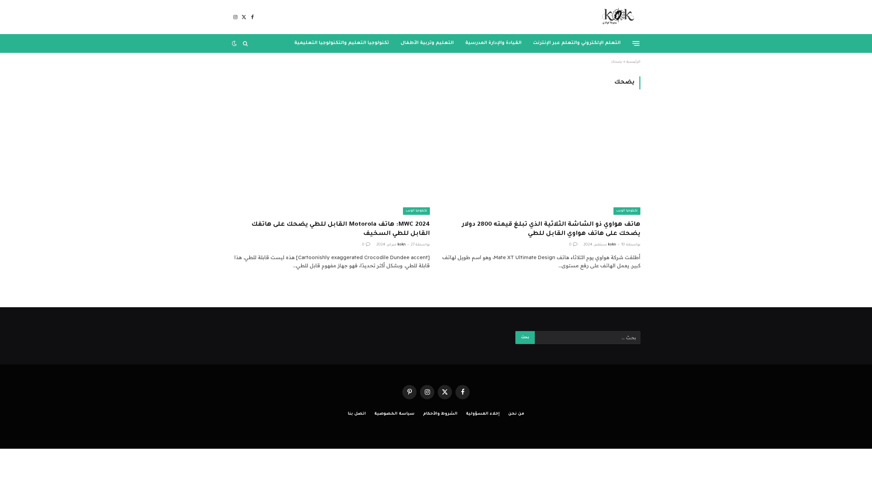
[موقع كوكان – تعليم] (616, 17)
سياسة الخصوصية (394, 414)
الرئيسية (633, 62)
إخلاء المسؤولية (483, 414)
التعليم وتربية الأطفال (427, 43)
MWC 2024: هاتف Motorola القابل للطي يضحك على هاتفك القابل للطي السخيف (340, 229)
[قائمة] (636, 43)
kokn (612, 245)
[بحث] (245, 43)
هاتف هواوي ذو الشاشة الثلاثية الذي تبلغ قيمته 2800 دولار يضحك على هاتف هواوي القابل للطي (551, 229)
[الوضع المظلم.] (235, 43)
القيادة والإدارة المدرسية (493, 43)
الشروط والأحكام (440, 414)
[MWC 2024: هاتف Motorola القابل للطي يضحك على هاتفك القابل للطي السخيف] (331, 158)
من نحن (516, 414)
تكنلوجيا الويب (627, 211)
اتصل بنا (357, 414)
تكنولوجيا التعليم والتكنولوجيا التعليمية (341, 43)
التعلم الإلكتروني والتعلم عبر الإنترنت (577, 43)
